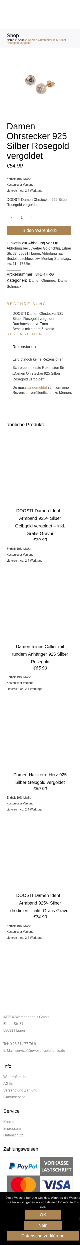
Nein (42, 1225)
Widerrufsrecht (14, 1077)
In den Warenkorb (39, 230)
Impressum (12, 1128)
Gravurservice (14, 1097)
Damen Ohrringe (42, 280)
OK (43, 1214)
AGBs (8, 1083)
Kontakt (9, 1122)
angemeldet (37, 387)
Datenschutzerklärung (42, 1235)
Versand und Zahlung (20, 1090)
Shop (21, 40)
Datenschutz (13, 1135)
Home (10, 40)
